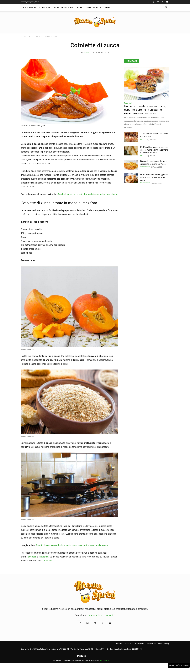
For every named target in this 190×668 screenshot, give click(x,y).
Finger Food (29, 7)
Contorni (45, 7)
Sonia (87, 52)
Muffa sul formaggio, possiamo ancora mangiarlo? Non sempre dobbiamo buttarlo (154, 150)
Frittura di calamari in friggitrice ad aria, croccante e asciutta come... (154, 177)
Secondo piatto (34, 36)
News (107, 7)
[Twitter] (163, 2)
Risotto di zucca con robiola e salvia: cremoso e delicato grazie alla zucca (72, 545)
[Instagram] (153, 2)
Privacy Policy (163, 643)
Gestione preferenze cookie (178, 665)
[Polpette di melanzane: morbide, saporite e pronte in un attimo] (146, 83)
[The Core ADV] (81, 657)
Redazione (139, 643)
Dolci (142, 139)
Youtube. (48, 560)
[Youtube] (167, 2)
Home (23, 36)
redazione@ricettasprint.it (101, 615)
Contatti (118, 643)
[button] (166, 7)
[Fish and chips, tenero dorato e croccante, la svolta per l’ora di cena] (131, 165)
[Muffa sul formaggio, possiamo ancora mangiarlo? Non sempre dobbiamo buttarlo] (131, 150)
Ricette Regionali (63, 7)
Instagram (44, 556)
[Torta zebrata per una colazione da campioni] (131, 137)
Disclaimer (151, 643)
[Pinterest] (158, 2)
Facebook (31, 556)
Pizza (79, 7)
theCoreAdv (104, 660)
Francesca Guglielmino (133, 113)
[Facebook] (149, 2)
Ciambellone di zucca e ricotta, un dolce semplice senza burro (87, 194)
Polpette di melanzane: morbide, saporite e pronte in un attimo (145, 108)
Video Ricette (93, 7)
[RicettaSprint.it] (95, 22)
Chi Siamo (128, 643)
